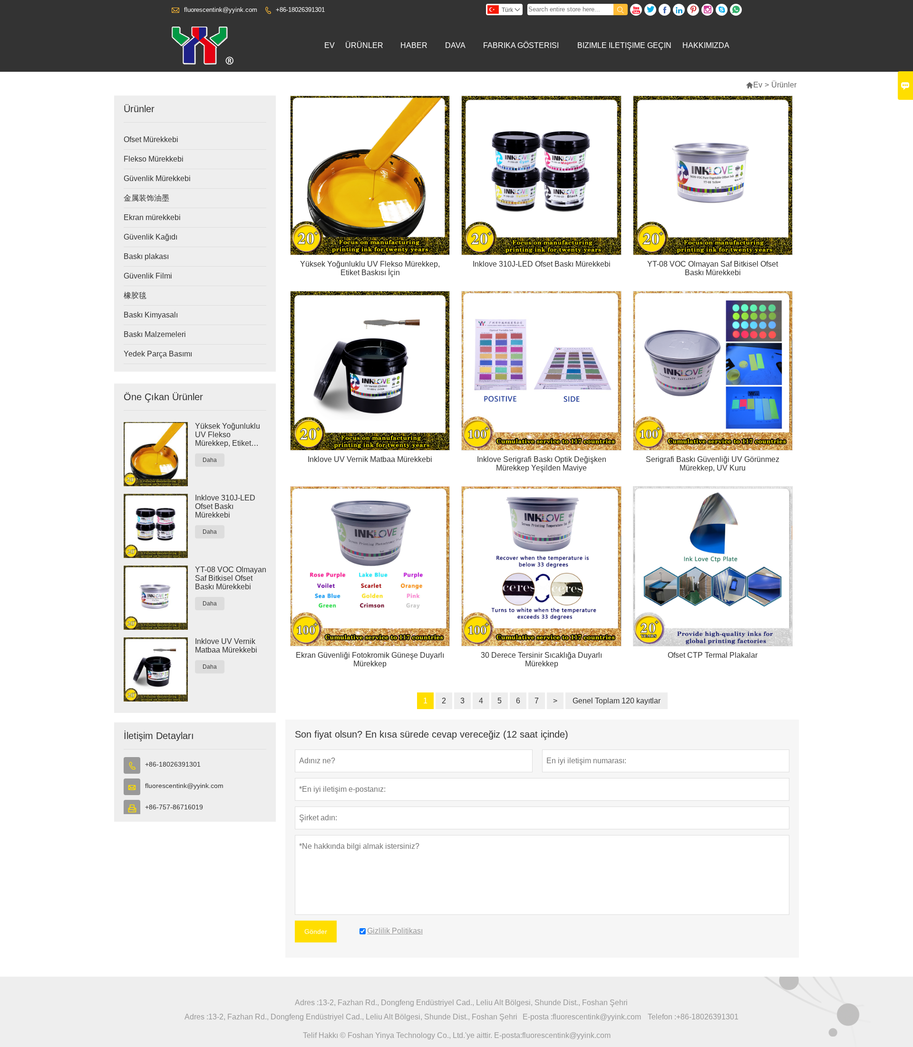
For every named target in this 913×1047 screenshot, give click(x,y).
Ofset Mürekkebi (151, 139)
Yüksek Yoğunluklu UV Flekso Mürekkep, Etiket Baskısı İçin (227, 435)
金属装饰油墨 (146, 198)
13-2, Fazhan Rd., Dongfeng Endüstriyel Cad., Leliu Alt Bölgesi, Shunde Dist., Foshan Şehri (473, 1003)
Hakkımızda (705, 45)
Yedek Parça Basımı (158, 354)
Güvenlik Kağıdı (150, 237)
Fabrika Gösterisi (521, 45)
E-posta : (538, 1017)
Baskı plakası (146, 256)
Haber (413, 45)
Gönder (315, 931)
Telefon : (662, 1017)
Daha (210, 460)
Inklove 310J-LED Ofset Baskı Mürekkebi (225, 506)
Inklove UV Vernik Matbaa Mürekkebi (226, 645)
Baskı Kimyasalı (151, 315)
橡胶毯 (135, 295)
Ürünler (364, 45)
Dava (455, 45)
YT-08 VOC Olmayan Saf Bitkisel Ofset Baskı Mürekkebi (230, 578)
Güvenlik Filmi (148, 276)
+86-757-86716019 (174, 807)
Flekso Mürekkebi (154, 159)
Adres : (307, 1003)
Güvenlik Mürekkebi (157, 178)
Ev (329, 45)
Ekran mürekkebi (152, 217)
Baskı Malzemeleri (155, 334)
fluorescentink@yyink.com (220, 9)
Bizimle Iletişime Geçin (624, 45)
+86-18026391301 (300, 9)
